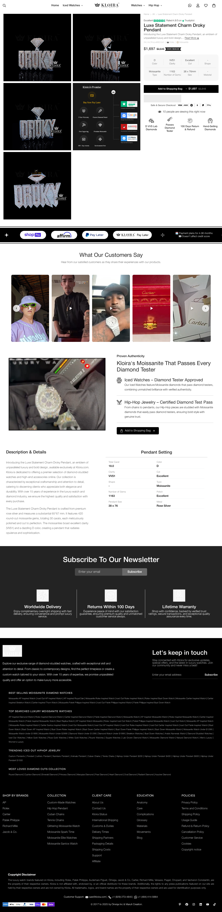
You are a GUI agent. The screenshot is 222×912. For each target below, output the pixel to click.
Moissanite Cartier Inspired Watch (191, 698)
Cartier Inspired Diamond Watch (79, 717)
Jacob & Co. (10, 832)
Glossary (142, 820)
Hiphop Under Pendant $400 (157, 756)
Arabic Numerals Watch (175, 734)
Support (97, 855)
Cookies (186, 844)
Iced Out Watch (178, 721)
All (153, 14)
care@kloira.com (97, 897)
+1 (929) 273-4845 (122, 897)
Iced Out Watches (17, 738)
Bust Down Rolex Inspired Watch (66, 729)
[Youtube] (207, 904)
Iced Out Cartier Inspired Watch (164, 725)
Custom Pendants (17, 756)
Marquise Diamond (85, 775)
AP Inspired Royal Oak (74, 698)
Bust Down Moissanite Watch (168, 729)
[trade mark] (12, 651)
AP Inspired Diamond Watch (21, 717)
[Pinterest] (179, 904)
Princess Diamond (67, 775)
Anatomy (142, 803)
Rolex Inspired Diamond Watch (49, 717)
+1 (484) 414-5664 (148, 897)
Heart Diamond (116, 775)
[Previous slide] (16, 308)
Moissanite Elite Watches (62, 838)
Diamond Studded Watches (199, 734)
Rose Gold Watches (57, 738)
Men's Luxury (206, 738)
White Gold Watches (78, 738)
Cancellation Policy (193, 832)
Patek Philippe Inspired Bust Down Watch (151, 703)
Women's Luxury (16, 742)
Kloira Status (99, 814)
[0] (214, 6)
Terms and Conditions (195, 808)
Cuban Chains (94, 756)
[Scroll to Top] (215, 893)
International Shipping (105, 820)
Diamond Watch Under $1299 (82, 734)
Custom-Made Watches (61, 803)
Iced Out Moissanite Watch (81, 725)
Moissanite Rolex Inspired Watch (100, 698)
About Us (97, 803)
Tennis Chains (108, 756)
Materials (142, 826)
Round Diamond (16, 775)
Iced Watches (71, 5)
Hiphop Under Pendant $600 (186, 756)
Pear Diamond (101, 775)
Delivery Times (100, 832)
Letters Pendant (43, 756)
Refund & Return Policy (195, 826)
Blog (139, 838)
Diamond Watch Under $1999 (111, 734)
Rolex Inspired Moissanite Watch (183, 717)
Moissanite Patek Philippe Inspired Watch (77, 703)
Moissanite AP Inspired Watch (22, 698)
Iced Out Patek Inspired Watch (193, 725)
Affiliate (96, 861)
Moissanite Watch (131, 717)
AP (4, 803)
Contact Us (99, 808)
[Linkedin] (200, 904)
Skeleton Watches (135, 734)
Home (55, 5)
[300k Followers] (186, 904)
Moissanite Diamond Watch (162, 738)
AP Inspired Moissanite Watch (154, 717)
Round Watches (96, 738)
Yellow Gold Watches (36, 738)
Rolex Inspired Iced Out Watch (117, 721)
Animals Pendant (78, 756)
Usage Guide (189, 820)
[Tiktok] (214, 904)
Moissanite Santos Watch (62, 844)
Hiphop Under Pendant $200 (129, 756)
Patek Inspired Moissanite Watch (40, 721)
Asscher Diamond (163, 775)
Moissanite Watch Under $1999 (23, 734)
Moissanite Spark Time (60, 832)
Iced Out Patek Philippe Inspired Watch (114, 703)
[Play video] (30, 308)
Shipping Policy (191, 814)
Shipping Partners (102, 838)
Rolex (6, 808)
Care (139, 808)
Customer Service (192, 838)
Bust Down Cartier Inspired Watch (98, 729)
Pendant (30, 756)
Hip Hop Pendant (57, 808)
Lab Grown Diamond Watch (135, 738)
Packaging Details (102, 844)
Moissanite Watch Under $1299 (197, 729)
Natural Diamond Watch (187, 738)
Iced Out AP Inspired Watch (49, 698)
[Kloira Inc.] (106, 5)
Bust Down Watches (154, 734)
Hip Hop (154, 5)
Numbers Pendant (61, 756)
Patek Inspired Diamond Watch (108, 717)
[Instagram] (193, 904)
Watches (136, 5)
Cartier (6, 814)
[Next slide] (205, 308)
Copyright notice (191, 850)
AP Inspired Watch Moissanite (89, 721)
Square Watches (113, 738)
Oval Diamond (130, 775)
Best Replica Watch (65, 721)
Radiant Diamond (145, 775)
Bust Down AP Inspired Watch (36, 729)
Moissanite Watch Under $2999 (53, 734)
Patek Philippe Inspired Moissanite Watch (151, 721)
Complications (145, 814)
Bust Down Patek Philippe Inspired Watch (134, 729)
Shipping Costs (101, 850)
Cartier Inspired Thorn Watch (44, 703)
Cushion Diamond (32, 775)
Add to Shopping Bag (138, 431)
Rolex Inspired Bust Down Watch (159, 698)
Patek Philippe (11, 820)
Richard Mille (10, 826)
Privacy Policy (190, 803)
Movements (144, 832)
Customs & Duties (103, 826)
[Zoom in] (65, 21)
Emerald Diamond (50, 775)
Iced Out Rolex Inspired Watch (129, 698)
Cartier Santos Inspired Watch (54, 725)
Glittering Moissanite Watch (63, 826)
